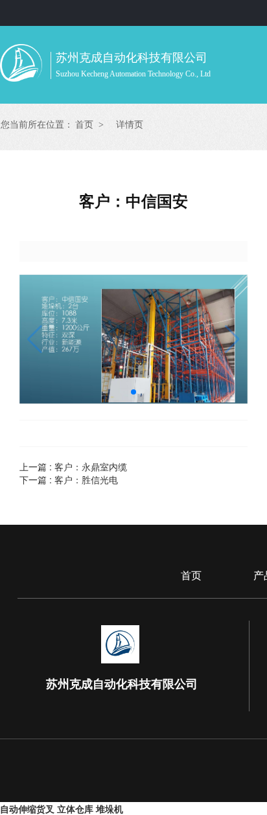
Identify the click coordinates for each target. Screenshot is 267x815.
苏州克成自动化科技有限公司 (131, 57)
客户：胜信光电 (86, 479)
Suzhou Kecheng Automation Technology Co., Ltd (133, 73)
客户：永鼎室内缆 (90, 466)
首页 (191, 575)
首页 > (89, 125)
